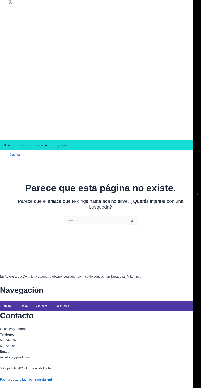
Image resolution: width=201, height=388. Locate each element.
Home (7, 145)
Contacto (41, 145)
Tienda (23, 145)
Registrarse (62, 145)
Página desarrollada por (26, 379)
